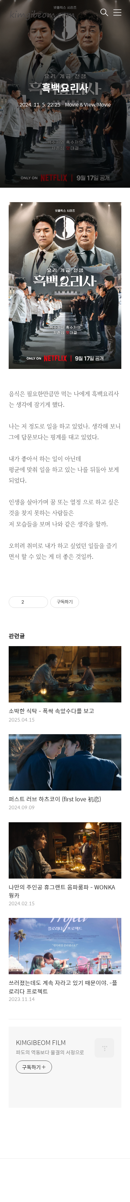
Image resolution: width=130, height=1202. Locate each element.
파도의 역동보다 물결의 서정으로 (50, 1052)
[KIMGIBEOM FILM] (45, 13)
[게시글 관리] (39, 602)
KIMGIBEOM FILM (41, 1042)
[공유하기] (30, 602)
